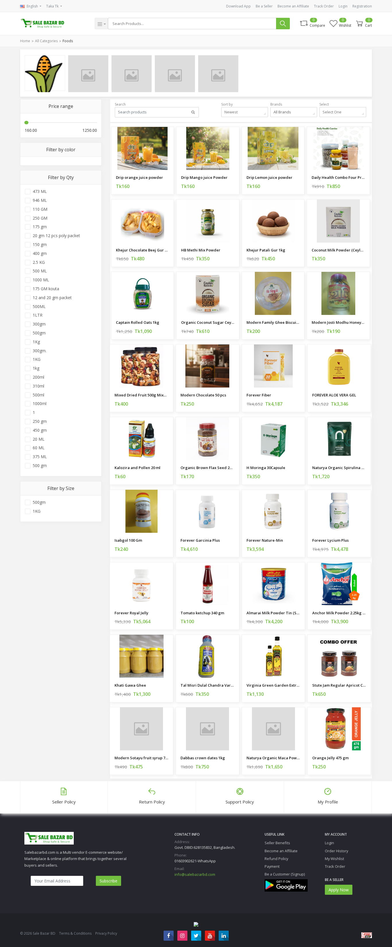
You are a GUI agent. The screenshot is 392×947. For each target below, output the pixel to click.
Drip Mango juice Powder (204, 177)
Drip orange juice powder (139, 177)
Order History (336, 850)
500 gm (40, 465)
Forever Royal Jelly (131, 612)
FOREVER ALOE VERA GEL (334, 395)
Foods (68, 40)
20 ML (38, 439)
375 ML (40, 456)
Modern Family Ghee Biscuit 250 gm (273, 322)
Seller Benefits (277, 842)
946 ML (40, 200)
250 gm (40, 421)
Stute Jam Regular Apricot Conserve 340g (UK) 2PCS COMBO (339, 685)
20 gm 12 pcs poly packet (56, 235)
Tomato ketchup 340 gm (202, 612)
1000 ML (41, 279)
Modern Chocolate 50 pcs (203, 395)
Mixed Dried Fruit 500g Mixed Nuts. (141, 395)
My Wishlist (334, 858)
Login (343, 6)
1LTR (37, 315)
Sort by (227, 104)
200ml (38, 377)
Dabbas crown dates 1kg (203, 757)
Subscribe (108, 881)
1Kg (36, 341)
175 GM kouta (46, 288)
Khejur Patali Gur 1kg (266, 250)
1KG (36, 359)
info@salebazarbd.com (194, 874)
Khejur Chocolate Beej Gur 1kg (142, 250)
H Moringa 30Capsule (266, 467)
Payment (272, 866)
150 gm (40, 244)
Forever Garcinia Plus (200, 540)
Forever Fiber (259, 395)
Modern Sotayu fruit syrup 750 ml (141, 757)
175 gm (40, 226)
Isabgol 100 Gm (128, 540)
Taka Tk (52, 6)
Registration (362, 6)
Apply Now (339, 889)
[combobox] (244, 112)
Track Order (324, 6)
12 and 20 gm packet (52, 297)
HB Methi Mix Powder (200, 250)
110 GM (40, 209)
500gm (39, 333)
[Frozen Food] (175, 73)
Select (324, 104)
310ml (38, 386)
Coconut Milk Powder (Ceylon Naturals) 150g (338, 250)
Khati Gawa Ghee (130, 685)
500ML (39, 306)
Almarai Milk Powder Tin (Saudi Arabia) (273, 612)
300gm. (39, 350)
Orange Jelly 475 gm (330, 757)
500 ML (40, 271)
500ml (38, 395)
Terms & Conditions (75, 933)
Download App (238, 6)
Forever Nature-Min (265, 540)
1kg (36, 368)
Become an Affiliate (293, 6)
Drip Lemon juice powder (269, 177)
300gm (39, 324)
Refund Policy (276, 858)
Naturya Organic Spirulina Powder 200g (339, 467)
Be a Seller (264, 6)
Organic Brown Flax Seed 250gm (207, 467)
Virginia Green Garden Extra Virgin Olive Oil (273, 685)
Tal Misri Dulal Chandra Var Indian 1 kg (207, 685)
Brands (276, 104)
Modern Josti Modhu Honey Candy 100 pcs (338, 322)
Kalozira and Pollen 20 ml (137, 467)
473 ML (40, 191)
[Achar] (131, 73)
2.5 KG (39, 262)
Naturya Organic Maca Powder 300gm (273, 757)
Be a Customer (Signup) (285, 874)
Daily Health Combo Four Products (338, 177)
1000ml (39, 403)
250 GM (40, 218)
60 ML (38, 447)
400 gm (40, 253)
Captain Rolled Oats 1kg (137, 322)
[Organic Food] (45, 73)
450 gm (40, 430)
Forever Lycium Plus (330, 540)
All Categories (46, 40)
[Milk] (88, 73)
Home (25, 40)
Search (120, 104)
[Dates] (218, 73)
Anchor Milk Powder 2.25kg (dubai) (339, 612)
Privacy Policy (106, 933)
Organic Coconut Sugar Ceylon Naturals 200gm (207, 322)
